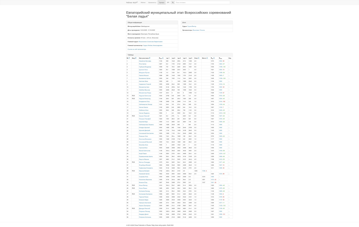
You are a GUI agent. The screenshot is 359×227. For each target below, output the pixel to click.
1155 (222, 104)
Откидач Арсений (144, 127)
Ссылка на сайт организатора (137, 49)
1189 (222, 72)
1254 (221, 70)
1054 (221, 61)
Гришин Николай (144, 116)
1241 (213, 182)
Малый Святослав (144, 150)
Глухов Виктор (191, 26)
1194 (222, 150)
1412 (222, 159)
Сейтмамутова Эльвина (146, 124)
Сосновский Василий (145, 142)
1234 (222, 98)
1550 (221, 194)
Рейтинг (143, 2)
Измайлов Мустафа (145, 61)
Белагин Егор (143, 182)
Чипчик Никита (143, 107)
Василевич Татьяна (199, 30)
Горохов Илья (143, 148)
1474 (221, 174)
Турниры (161, 2)
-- (229, 61)
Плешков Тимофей (145, 119)
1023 (222, 136)
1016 (222, 84)
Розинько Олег (143, 136)
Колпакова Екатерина (145, 194)
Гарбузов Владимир (145, 67)
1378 (221, 197)
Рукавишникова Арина (146, 156)
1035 (222, 110)
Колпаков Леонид (144, 191)
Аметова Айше (143, 81)
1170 (221, 200)
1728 (204, 171)
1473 (213, 179)
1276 (222, 153)
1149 (222, 208)
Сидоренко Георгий (145, 84)
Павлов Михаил (144, 75)
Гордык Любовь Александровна (152, 45)
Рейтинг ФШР (132, 2)
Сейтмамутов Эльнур (145, 104)
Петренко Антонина (145, 217)
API (168, 2)
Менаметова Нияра (145, 93)
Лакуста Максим (144, 159)
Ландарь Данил (143, 214)
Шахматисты (152, 2)
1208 (221, 168)
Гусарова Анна (143, 176)
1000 (220, 81)
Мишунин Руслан (144, 72)
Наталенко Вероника (145, 179)
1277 (222, 202)
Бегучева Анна (143, 145)
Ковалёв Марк (143, 122)
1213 (222, 113)
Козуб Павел (143, 153)
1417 (222, 162)
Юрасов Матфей (144, 171)
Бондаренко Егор (144, 101)
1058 (222, 214)
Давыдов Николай (144, 208)
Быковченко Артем (144, 78)
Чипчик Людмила (144, 113)
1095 (221, 75)
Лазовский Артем (144, 174)
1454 (222, 185)
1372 (222, 119)
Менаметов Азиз (144, 87)
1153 (221, 107)
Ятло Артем (142, 64)
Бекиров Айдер (143, 200)
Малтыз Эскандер (144, 162)
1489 (222, 191)
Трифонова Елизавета (146, 168)
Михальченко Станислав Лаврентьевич (150, 41)
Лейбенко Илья (143, 110)
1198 (222, 67)
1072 (222, 96)
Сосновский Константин (146, 133)
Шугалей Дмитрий (144, 130)
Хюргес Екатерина (144, 205)
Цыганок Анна (143, 70)
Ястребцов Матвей (145, 165)
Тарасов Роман (143, 197)
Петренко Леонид (144, 211)
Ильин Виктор (143, 185)
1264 (222, 64)
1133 (222, 205)
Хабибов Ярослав (144, 90)
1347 (222, 116)
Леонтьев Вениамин (145, 139)
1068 (222, 156)
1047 (221, 165)
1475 (222, 188)
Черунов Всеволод (144, 98)
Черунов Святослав (145, 96)
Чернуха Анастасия (145, 202)
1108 (222, 78)
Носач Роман (143, 188)
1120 (221, 93)
